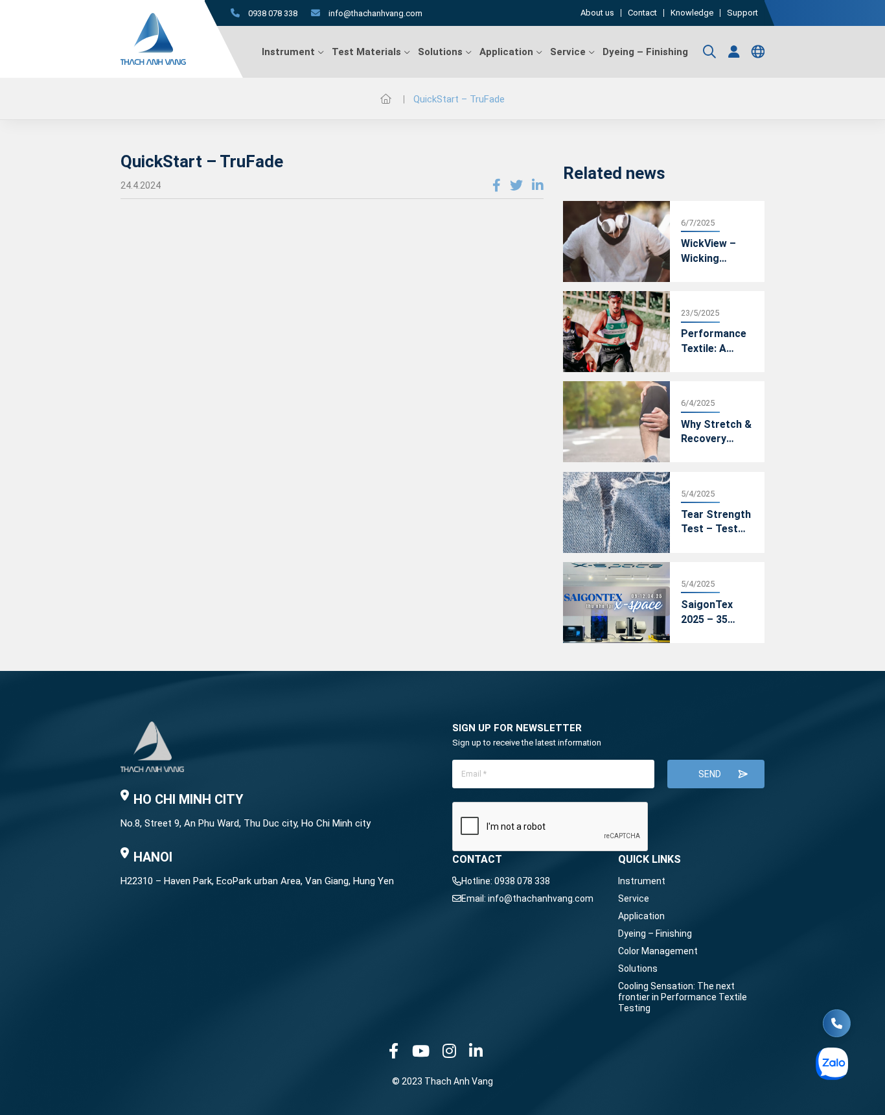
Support (742, 13)
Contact (642, 13)
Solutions (440, 52)
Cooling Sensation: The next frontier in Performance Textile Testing (682, 997)
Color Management (658, 951)
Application (506, 52)
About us (597, 13)
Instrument (288, 52)
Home (385, 98)
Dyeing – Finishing (645, 52)
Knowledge (692, 13)
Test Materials (366, 52)
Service (568, 52)
